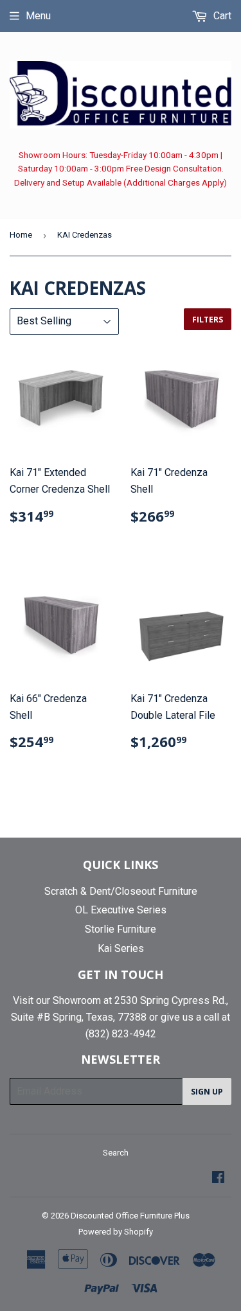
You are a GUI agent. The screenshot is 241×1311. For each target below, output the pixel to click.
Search (116, 1152)
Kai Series (121, 948)
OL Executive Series (120, 910)
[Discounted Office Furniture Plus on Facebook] (218, 1178)
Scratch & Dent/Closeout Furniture (120, 891)
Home (21, 235)
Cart (221, 16)
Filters (207, 319)
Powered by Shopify (115, 1231)
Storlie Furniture (120, 929)
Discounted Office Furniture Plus (130, 1215)
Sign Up (207, 1091)
